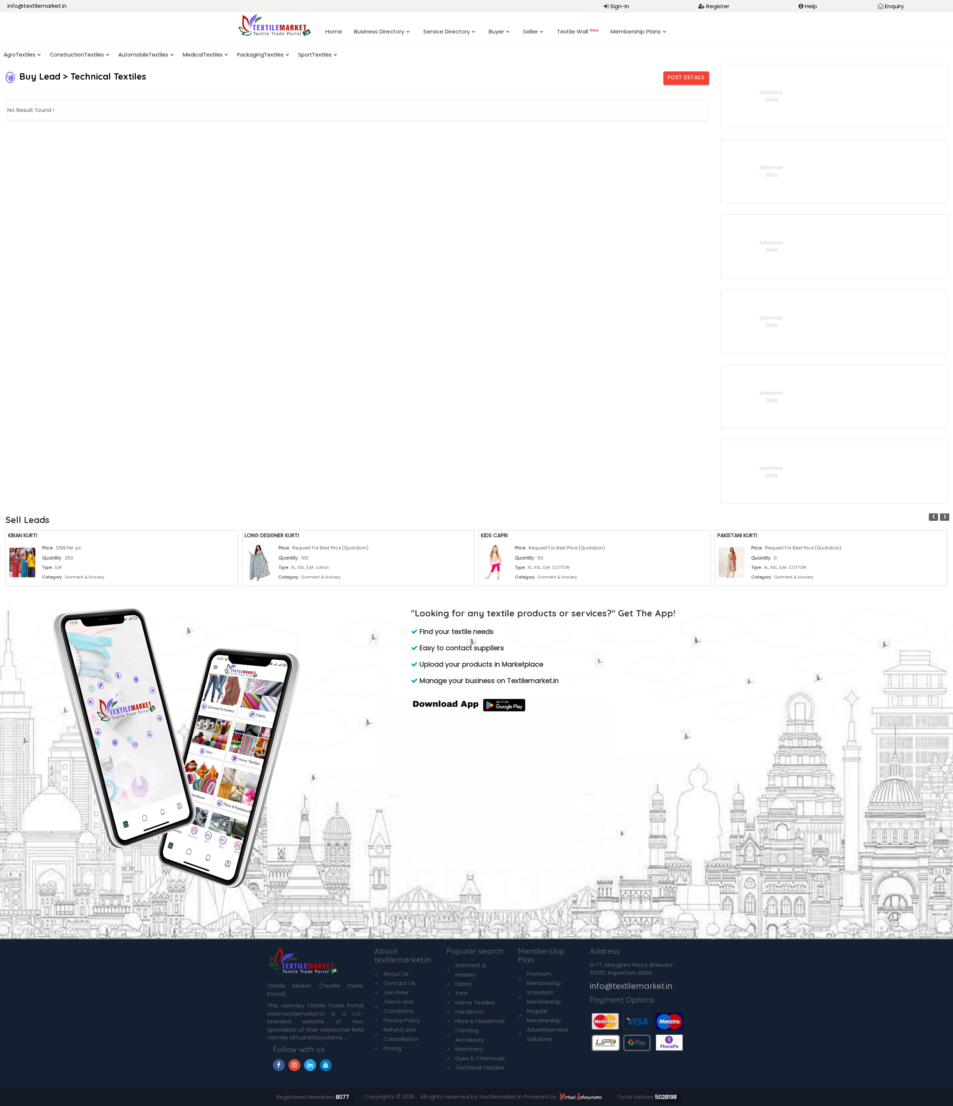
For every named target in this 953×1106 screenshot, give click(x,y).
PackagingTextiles (260, 54)
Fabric (463, 984)
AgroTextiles (19, 54)
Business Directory (379, 31)
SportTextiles (315, 54)
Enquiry (894, 6)
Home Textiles (475, 1002)
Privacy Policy (401, 1020)
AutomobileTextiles (143, 54)
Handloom (469, 1012)
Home (333, 31)
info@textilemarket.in (37, 6)
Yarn (461, 993)
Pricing (392, 1048)
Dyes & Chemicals (480, 1058)
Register (717, 6)
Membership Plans (636, 31)
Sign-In (619, 6)
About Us (396, 974)
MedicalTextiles (203, 54)
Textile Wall (578, 31)
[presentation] (933, 517)
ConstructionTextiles (77, 54)
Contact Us (399, 983)
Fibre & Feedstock (479, 1021)
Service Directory (446, 31)
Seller (530, 31)
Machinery (469, 1049)
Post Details (686, 77)
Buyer (496, 31)
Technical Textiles (479, 1067)
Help (811, 6)
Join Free (395, 992)
